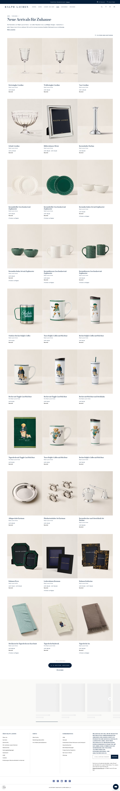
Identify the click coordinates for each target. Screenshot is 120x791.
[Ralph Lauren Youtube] (62, 781)
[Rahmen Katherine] (95, 556)
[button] (101, 1)
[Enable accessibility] (4, 787)
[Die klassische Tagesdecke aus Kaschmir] (24, 619)
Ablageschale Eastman (16, 518)
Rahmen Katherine (86, 581)
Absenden (114, 756)
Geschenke (64, 7)
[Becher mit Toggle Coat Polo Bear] (24, 371)
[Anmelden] (106, 6)
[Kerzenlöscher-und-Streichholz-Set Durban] (95, 493)
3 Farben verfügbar (14, 218)
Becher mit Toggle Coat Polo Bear (20, 397)
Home (57, 7)
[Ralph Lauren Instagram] (54, 781)
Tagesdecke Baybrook (51, 644)
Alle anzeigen (60, 669)
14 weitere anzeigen (61, 665)
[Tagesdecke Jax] (95, 619)
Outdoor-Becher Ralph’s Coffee (19, 336)
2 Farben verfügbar (14, 653)
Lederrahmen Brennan (52, 581)
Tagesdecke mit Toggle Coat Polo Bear (22, 457)
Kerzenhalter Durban (86, 146)
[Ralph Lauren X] (66, 781)
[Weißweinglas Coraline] (60, 60)
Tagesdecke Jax (84, 644)
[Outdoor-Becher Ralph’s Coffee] (24, 311)
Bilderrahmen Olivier (51, 146)
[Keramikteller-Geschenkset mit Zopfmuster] (24, 182)
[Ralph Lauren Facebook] (58, 781)
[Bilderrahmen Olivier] (60, 121)
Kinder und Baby (49, 7)
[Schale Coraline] (24, 121)
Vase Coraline (84, 85)
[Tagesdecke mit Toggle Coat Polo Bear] (24, 432)
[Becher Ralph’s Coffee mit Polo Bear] (95, 311)
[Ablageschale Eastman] (24, 493)
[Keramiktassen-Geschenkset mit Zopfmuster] (60, 246)
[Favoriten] (110, 7)
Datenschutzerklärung (98, 768)
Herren (34, 7)
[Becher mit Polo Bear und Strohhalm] (95, 371)
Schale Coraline (14, 146)
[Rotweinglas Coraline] (24, 60)
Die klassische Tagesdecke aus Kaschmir (23, 644)
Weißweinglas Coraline (52, 85)
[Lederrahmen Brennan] (60, 556)
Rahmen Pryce (14, 581)
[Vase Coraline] (95, 60)
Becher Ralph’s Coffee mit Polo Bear (91, 336)
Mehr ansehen (11, 29)
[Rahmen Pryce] (24, 556)
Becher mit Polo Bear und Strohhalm (92, 397)
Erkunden (72, 7)
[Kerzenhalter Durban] (95, 121)
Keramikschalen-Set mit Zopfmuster (92, 207)
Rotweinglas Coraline (16, 85)
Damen (40, 7)
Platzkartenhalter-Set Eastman (54, 518)
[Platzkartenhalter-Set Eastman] (60, 493)
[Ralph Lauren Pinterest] (70, 781)
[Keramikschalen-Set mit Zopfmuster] (95, 182)
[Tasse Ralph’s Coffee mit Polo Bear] (60, 311)
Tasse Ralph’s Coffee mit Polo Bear (55, 336)
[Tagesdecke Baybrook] (60, 619)
